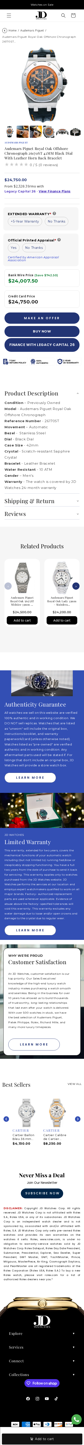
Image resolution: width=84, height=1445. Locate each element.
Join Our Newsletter (42, 1182)
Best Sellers (16, 1084)
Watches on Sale (42, 4)
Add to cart (22, 620)
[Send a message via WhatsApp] (76, 1419)
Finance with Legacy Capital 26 (42, 344)
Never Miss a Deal (42, 1175)
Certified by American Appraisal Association (34, 258)
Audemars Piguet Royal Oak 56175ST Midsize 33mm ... (22, 601)
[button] (9, 15)
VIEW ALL (75, 1084)
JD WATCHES (14, 834)
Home (13, 30)
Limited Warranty (27, 841)
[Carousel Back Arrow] (6, 1119)
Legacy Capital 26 (20, 191)
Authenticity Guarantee (35, 704)
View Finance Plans (55, 191)
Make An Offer (42, 318)
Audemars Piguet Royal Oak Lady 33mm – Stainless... (61, 601)
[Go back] (4, 30)
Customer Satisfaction (37, 962)
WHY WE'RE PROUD (25, 956)
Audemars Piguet (32, 30)
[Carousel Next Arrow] (77, 1119)
